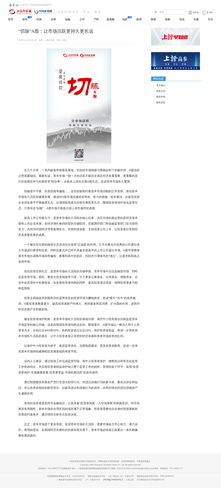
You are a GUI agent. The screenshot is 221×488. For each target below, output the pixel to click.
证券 (53, 19)
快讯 (25, 19)
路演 (139, 19)
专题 (196, 19)
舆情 (153, 19)
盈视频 (110, 19)
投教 (167, 19)
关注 (210, 19)
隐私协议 (160, 102)
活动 (181, 19)
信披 (124, 19)
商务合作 (160, 91)
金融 (67, 19)
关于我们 (160, 85)
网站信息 (158, 78)
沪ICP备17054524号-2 (113, 480)
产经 (96, 19)
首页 (10, 19)
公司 (82, 19)
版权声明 (160, 96)
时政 (39, 19)
